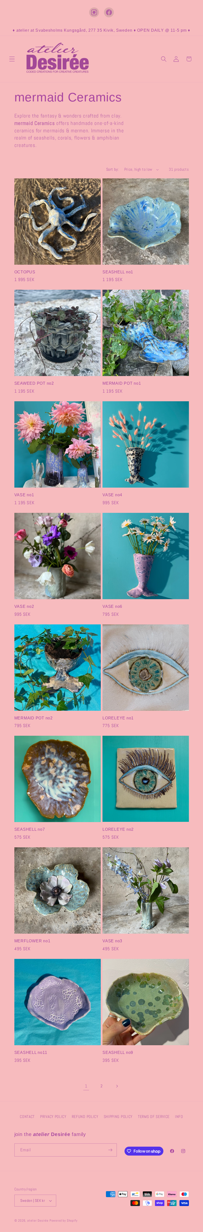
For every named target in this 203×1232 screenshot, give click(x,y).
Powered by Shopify (63, 1221)
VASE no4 (112, 495)
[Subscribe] (110, 1150)
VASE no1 (24, 495)
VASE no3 (112, 941)
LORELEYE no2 (118, 829)
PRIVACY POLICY (53, 1116)
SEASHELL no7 (29, 829)
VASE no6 (112, 606)
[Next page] (117, 1086)
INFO (179, 1116)
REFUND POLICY (85, 1116)
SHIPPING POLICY (118, 1116)
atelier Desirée (38, 1221)
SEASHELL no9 (117, 1052)
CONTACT (27, 1116)
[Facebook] (109, 12)
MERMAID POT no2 (33, 718)
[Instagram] (94, 12)
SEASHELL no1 (117, 272)
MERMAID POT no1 (121, 383)
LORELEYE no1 (118, 718)
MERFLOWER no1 (32, 941)
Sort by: (112, 169)
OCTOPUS (24, 272)
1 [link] (86, 1086)
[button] (12, 59)
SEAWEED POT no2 (34, 383)
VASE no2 (24, 606)
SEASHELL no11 (30, 1052)
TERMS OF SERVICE (154, 1116)
